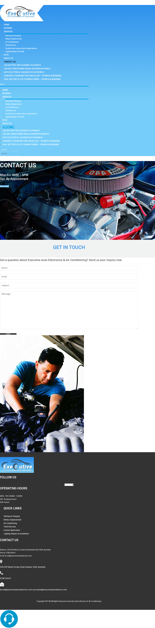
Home (6, 25)
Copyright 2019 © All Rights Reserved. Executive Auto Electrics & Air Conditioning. (69, 601)
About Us (8, 58)
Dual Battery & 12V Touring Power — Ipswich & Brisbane (32, 79)
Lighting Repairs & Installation (16, 534)
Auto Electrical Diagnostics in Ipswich (24, 72)
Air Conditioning (11, 42)
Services (8, 31)
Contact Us (10, 62)
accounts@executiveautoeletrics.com (50, 589)
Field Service (10, 45)
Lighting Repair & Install (14, 51)
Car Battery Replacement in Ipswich (22, 65)
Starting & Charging (13, 36)
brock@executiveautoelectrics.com (18, 556)
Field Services (10, 526)
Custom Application (12, 530)
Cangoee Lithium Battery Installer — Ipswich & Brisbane (32, 76)
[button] (44, 84)
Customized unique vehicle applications (21, 48)
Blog (6, 55)
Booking (8, 28)
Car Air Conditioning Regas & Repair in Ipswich (27, 68)
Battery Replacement (13, 39)
